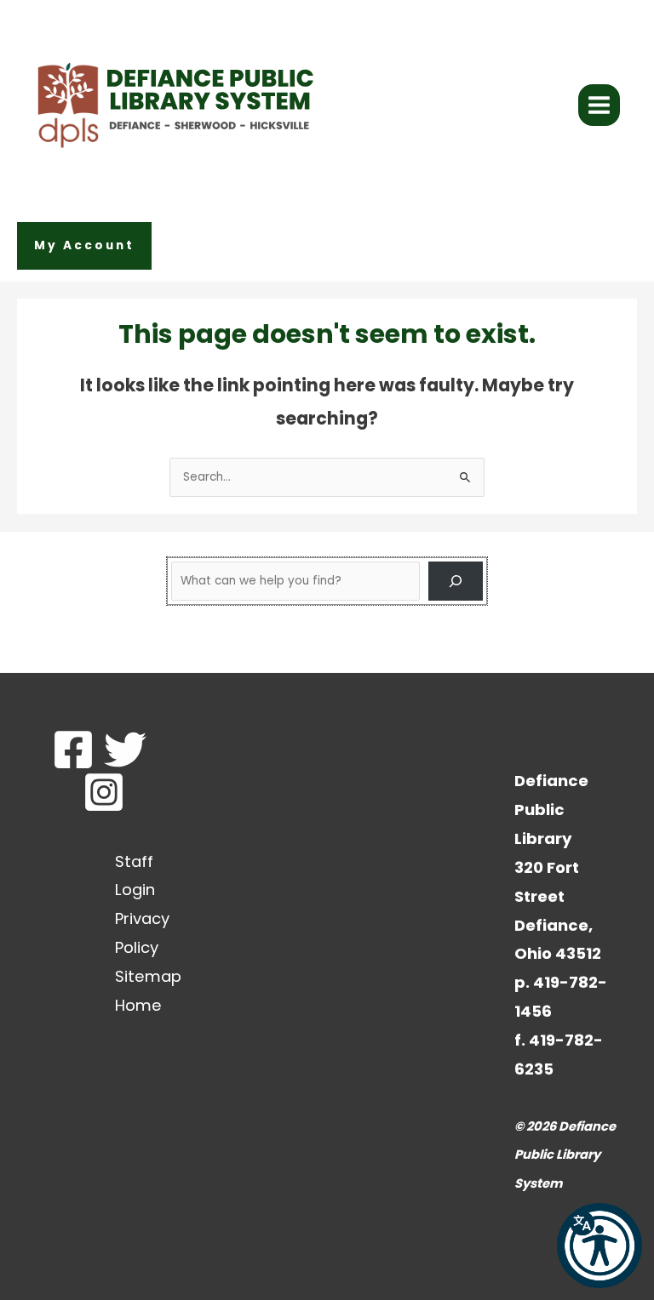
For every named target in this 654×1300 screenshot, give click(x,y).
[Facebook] (73, 749)
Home (138, 1005)
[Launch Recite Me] (599, 1245)
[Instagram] (104, 792)
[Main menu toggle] (599, 105)
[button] (84, 246)
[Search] (455, 581)
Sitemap (148, 976)
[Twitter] (125, 749)
